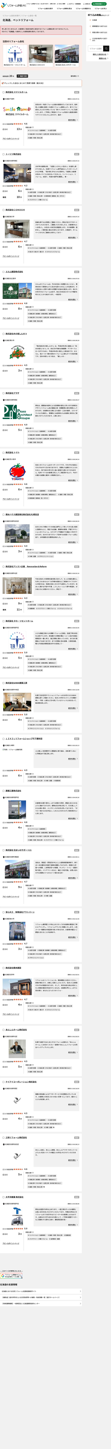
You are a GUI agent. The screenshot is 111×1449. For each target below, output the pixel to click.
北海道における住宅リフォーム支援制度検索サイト (19, 1291)
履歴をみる (102, 58)
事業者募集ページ (100, 4)
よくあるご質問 (61, 4)
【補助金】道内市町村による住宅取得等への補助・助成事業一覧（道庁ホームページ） (31, 1297)
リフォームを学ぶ (101, 8)
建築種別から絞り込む (99, 26)
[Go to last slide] (5, 56)
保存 (76, 92)
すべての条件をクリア (101, 15)
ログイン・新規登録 (75, 4)
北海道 (94, 20)
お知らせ (87, 4)
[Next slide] (76, 56)
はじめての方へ (45, 4)
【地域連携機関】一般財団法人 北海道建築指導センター (21, 1303)
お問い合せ (53, 4)
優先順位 (74, 76)
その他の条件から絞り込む (99, 39)
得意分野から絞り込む (99, 32)
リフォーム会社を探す (45, 8)
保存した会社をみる (99, 54)
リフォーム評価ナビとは (32, 4)
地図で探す (23, 76)
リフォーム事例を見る (64, 8)
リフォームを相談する (83, 8)
